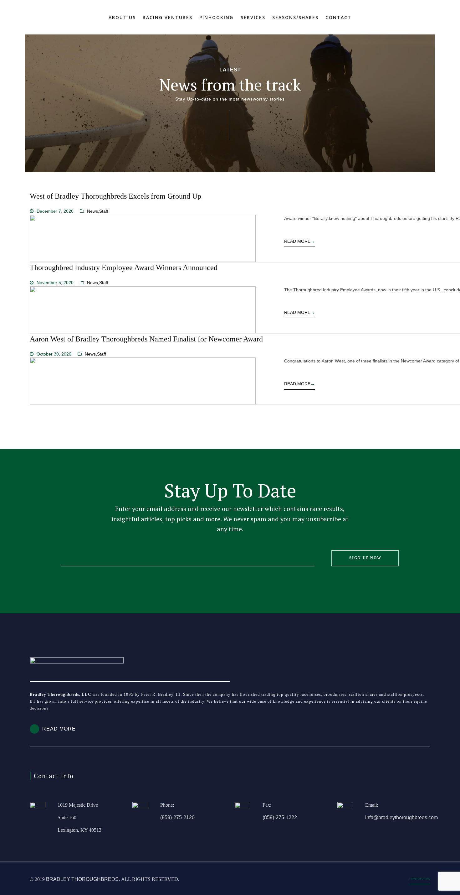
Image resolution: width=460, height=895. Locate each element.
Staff (103, 211)
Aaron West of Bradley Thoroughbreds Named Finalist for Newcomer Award (146, 339)
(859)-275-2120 (177, 817)
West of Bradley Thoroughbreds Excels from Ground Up (115, 196)
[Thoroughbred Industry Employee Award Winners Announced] (143, 309)
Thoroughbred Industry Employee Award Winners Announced (123, 267)
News (92, 211)
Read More (299, 241)
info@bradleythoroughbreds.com (401, 817)
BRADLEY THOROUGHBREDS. (83, 879)
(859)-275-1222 (280, 817)
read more (59, 728)
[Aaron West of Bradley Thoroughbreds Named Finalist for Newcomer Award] (143, 380)
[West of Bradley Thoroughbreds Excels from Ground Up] (143, 238)
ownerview (419, 878)
